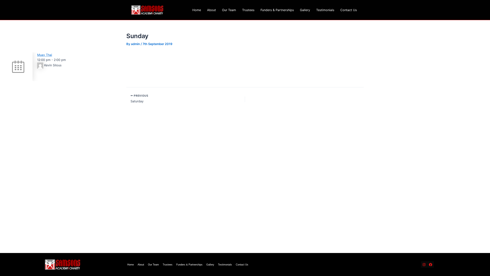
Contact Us (348, 10)
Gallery (305, 10)
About (211, 10)
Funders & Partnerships (277, 10)
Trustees (248, 10)
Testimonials (325, 10)
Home (196, 10)
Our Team (229, 10)
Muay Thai (44, 55)
